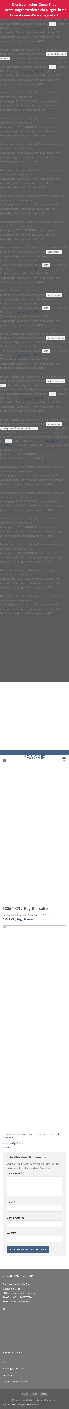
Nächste (9, 1147)
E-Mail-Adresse (16, 1217)
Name (11, 1202)
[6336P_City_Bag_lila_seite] (34, 1025)
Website (11, 1232)
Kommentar (14, 1173)
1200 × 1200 (41, 914)
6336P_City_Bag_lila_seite (18, 919)
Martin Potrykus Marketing (41, 1400)
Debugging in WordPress (33, 28)
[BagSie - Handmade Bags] (34, 761)
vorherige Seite (13, 1143)
